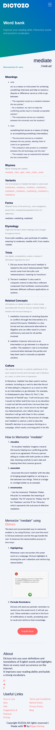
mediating (31, 191)
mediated (9, 191)
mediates (20, 191)
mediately (41, 187)
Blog (31, 710)
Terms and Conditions (40, 699)
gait (22, 172)
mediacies (10, 187)
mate (34, 172)
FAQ (5, 706)
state (41, 172)
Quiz (5, 702)
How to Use (9, 699)
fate (17, 172)
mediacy (21, 187)
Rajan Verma (37, 726)
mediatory (10, 194)
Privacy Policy (36, 706)
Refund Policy (36, 702)
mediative (43, 191)
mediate (9, 172)
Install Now (27, 631)
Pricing (6, 717)
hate (28, 172)
